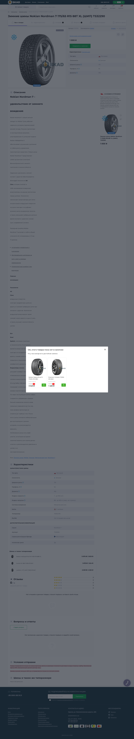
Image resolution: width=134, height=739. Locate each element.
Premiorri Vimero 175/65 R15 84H (56, 378)
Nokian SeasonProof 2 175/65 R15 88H (36, 378)
